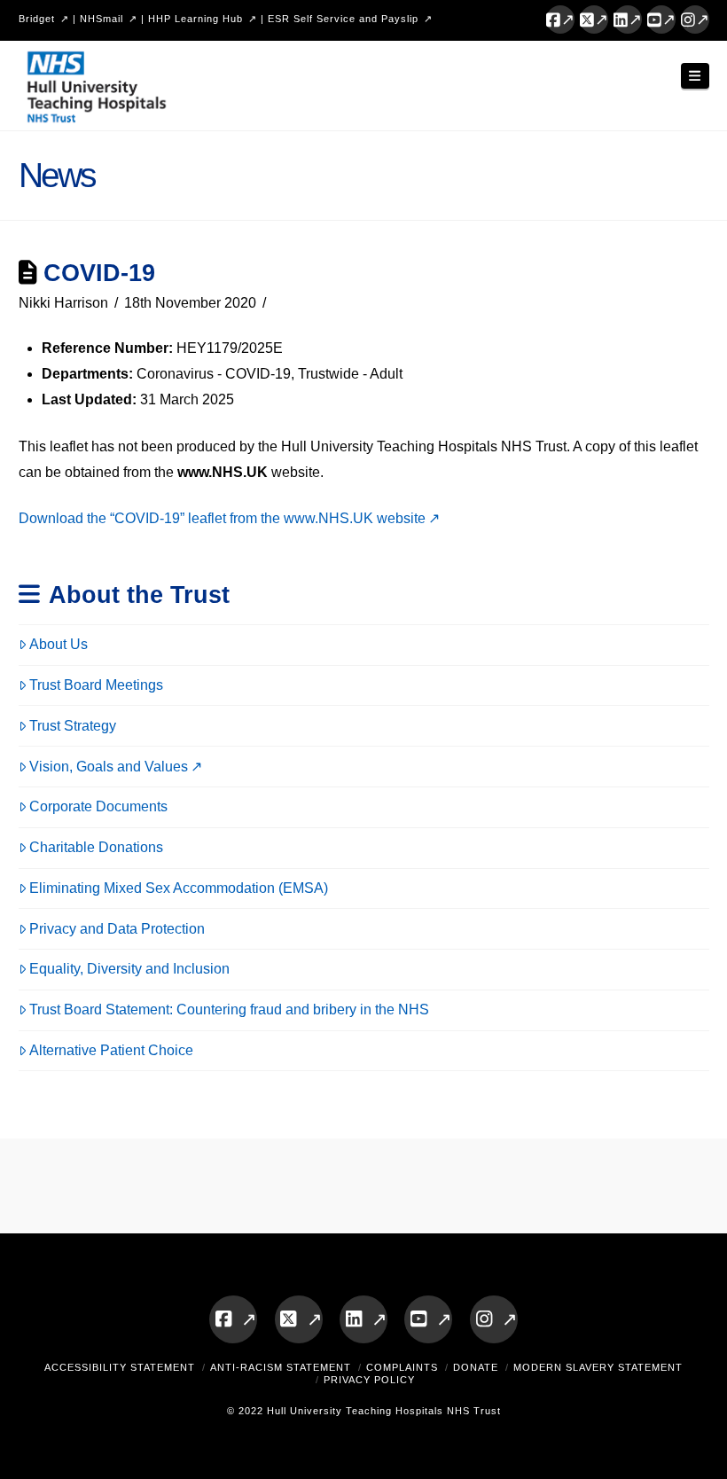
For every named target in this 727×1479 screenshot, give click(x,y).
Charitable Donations (96, 847)
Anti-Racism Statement (280, 1367)
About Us (58, 644)
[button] (695, 76)
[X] (594, 19)
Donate (475, 1367)
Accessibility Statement (119, 1367)
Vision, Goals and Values (108, 766)
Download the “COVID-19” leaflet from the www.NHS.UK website (222, 518)
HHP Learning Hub (195, 18)
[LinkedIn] (628, 19)
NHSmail (101, 18)
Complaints (402, 1367)
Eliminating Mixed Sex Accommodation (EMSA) (178, 888)
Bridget (37, 18)
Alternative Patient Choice (111, 1050)
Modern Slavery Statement (598, 1367)
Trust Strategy (72, 725)
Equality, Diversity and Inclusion (129, 968)
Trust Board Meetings (96, 685)
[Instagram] (695, 19)
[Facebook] (560, 19)
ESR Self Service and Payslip (343, 18)
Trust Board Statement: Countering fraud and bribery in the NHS (229, 1009)
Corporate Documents (98, 806)
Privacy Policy (369, 1379)
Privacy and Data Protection (117, 928)
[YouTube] (661, 19)
